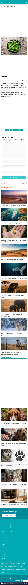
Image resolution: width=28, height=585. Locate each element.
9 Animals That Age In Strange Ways (11, 223)
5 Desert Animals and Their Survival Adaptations (14, 205)
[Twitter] (7, 515)
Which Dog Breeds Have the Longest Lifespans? (14, 504)
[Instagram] (11, 515)
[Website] (14, 172)
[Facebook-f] (3, 515)
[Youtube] (14, 515)
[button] (2, 2)
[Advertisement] (14, 23)
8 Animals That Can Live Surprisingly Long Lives (14, 278)
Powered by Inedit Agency (20, 580)
